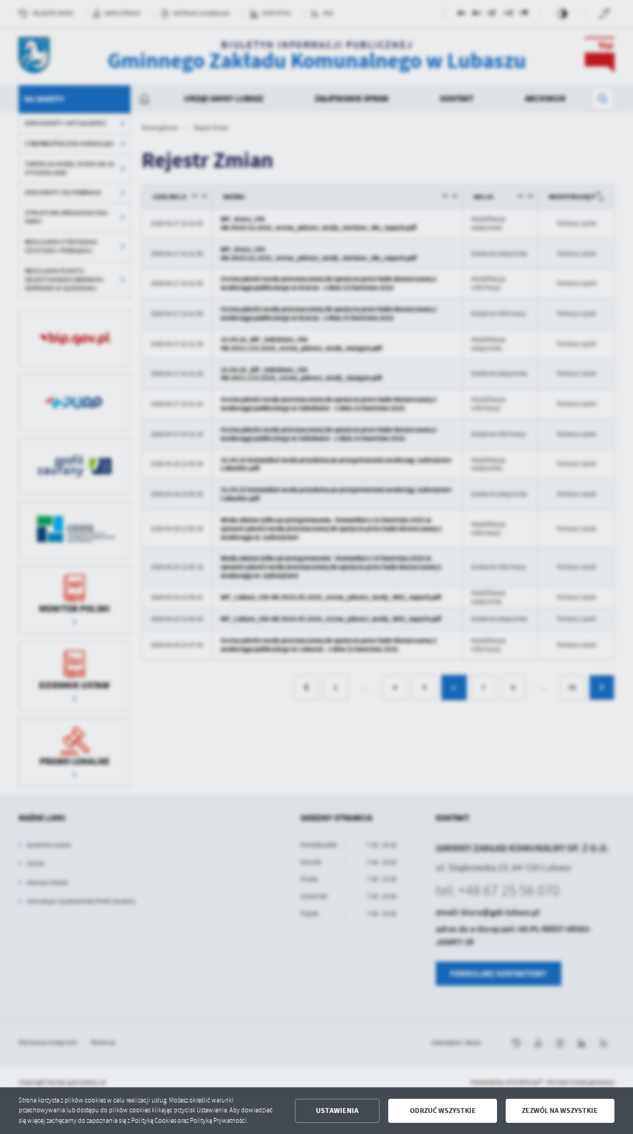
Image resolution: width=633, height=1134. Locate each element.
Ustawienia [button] (337, 1110)
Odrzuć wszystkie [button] (443, 1110)
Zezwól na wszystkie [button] (560, 1110)
